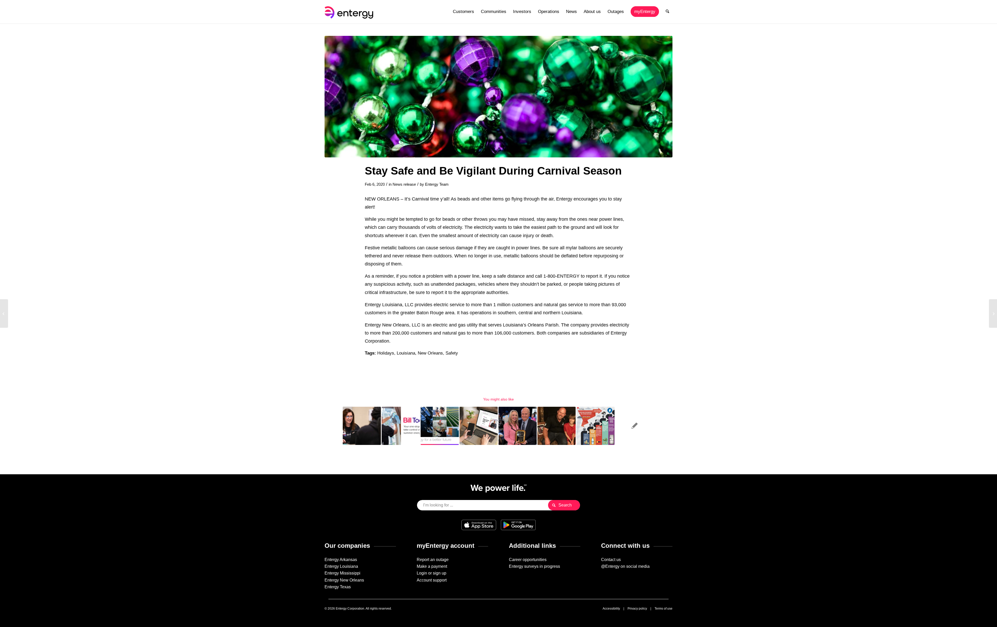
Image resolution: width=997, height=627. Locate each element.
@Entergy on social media (625, 566)
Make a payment (432, 566)
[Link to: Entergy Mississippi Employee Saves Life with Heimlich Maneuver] (634, 426)
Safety (452, 353)
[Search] (667, 11)
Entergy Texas (338, 587)
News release (404, 184)
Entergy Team (437, 184)
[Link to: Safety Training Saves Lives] (556, 426)
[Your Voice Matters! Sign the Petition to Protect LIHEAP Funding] (993, 313)
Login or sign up (431, 573)
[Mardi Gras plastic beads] (498, 96)
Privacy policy (637, 608)
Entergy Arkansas (341, 559)
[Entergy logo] (350, 11)
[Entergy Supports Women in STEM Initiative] (4, 313)
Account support (432, 580)
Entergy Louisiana (341, 566)
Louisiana (406, 353)
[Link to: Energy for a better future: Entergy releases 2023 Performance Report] (440, 426)
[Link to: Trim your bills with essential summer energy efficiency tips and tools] (401, 426)
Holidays (385, 353)
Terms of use (663, 608)
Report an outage (433, 559)
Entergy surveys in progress (534, 566)
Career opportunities (528, 559)
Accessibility (611, 608)
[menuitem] (463, 11)
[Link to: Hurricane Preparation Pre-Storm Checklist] (595, 426)
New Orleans (430, 353)
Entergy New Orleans (344, 580)
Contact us (611, 559)
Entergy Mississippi (342, 573)
